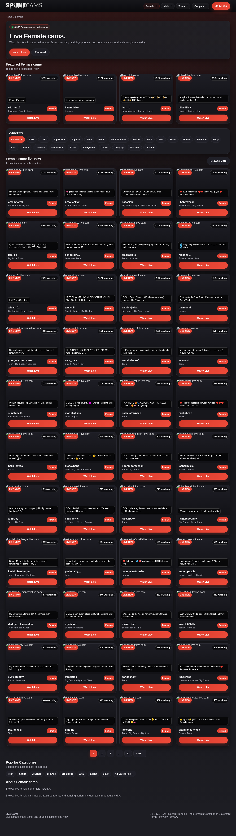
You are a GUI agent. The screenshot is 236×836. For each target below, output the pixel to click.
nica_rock (71, 360)
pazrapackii (15, 729)
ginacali (69, 307)
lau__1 (126, 107)
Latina (141, 111)
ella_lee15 (14, 107)
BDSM (73, 147)
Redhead (202, 139)
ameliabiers (129, 254)
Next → (140, 753)
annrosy (13, 518)
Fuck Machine (129, 111)
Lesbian (150, 147)
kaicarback (128, 518)
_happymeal (186, 202)
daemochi (185, 307)
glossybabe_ (73, 466)
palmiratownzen (131, 413)
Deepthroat (57, 147)
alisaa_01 (14, 307)
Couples (200, 6)
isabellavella (186, 466)
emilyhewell (72, 518)
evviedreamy (16, 677)
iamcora (127, 729)
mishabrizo (185, 413)
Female (151, 6)
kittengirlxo (72, 107)
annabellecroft (130, 360)
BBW (31, 139)
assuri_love (129, 624)
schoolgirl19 (72, 254)
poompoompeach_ (133, 466)
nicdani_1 (185, 254)
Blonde (186, 139)
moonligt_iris (73, 413)
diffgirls (69, 729)
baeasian (127, 202)
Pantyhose (89, 147)
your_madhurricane (20, 360)
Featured (40, 52)
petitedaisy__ (73, 571)
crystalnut (71, 624)
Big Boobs (60, 139)
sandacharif (129, 677)
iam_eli (12, 254)
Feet (161, 139)
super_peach (187, 571)
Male (168, 6)
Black (101, 139)
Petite (173, 139)
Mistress (134, 147)
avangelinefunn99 (133, 571)
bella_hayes (15, 466)
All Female (16, 139)
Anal (13, 147)
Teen (29, 111)
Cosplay (119, 147)
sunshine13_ (16, 413)
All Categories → (124, 774)
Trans (183, 6)
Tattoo (104, 147)
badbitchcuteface (189, 729)
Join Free (221, 6)
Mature (136, 139)
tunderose (185, 677)
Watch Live (19, 52)
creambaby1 (15, 202)
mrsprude (71, 677)
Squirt (22, 111)
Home (9, 17)
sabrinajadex (130, 307)
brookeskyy (72, 202)
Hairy (216, 139)
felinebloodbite (188, 518)
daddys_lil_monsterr (20, 624)
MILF (149, 139)
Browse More (218, 161)
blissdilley (185, 107)
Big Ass (183, 111)
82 (128, 753)
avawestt (184, 360)
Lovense (12, 111)
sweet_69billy (187, 624)
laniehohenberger (19, 571)
